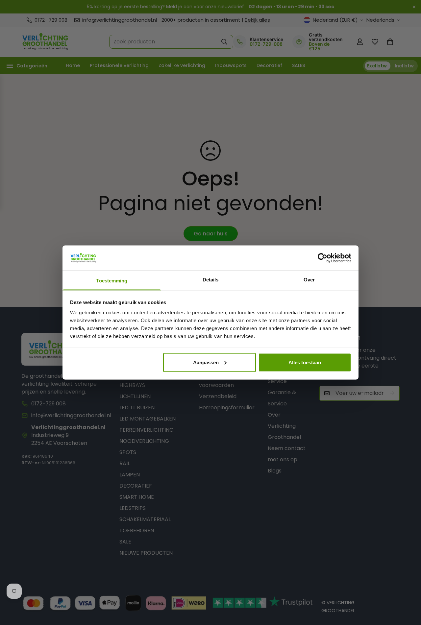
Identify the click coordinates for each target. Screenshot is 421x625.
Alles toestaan (304, 362)
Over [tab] (309, 279)
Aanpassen (206, 362)
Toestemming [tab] (111, 280)
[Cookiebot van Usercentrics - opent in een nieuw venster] (322, 258)
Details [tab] (211, 279)
